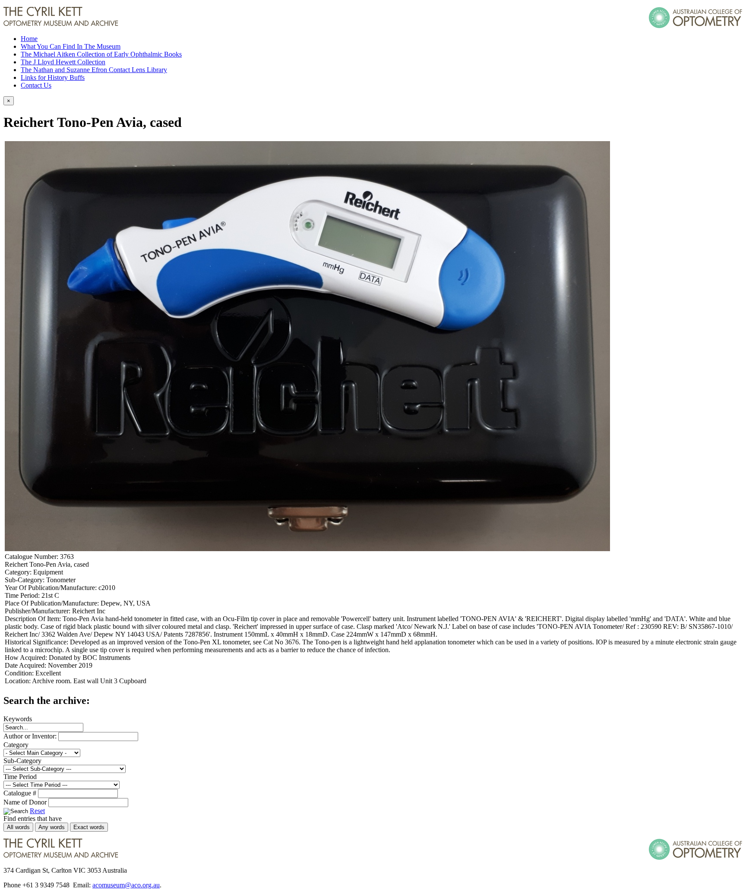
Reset (37, 810)
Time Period (20, 776)
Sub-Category (22, 760)
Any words (51, 827)
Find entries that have (32, 818)
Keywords (17, 718)
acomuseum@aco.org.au (126, 885)
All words (18, 827)
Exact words (88, 827)
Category (15, 744)
